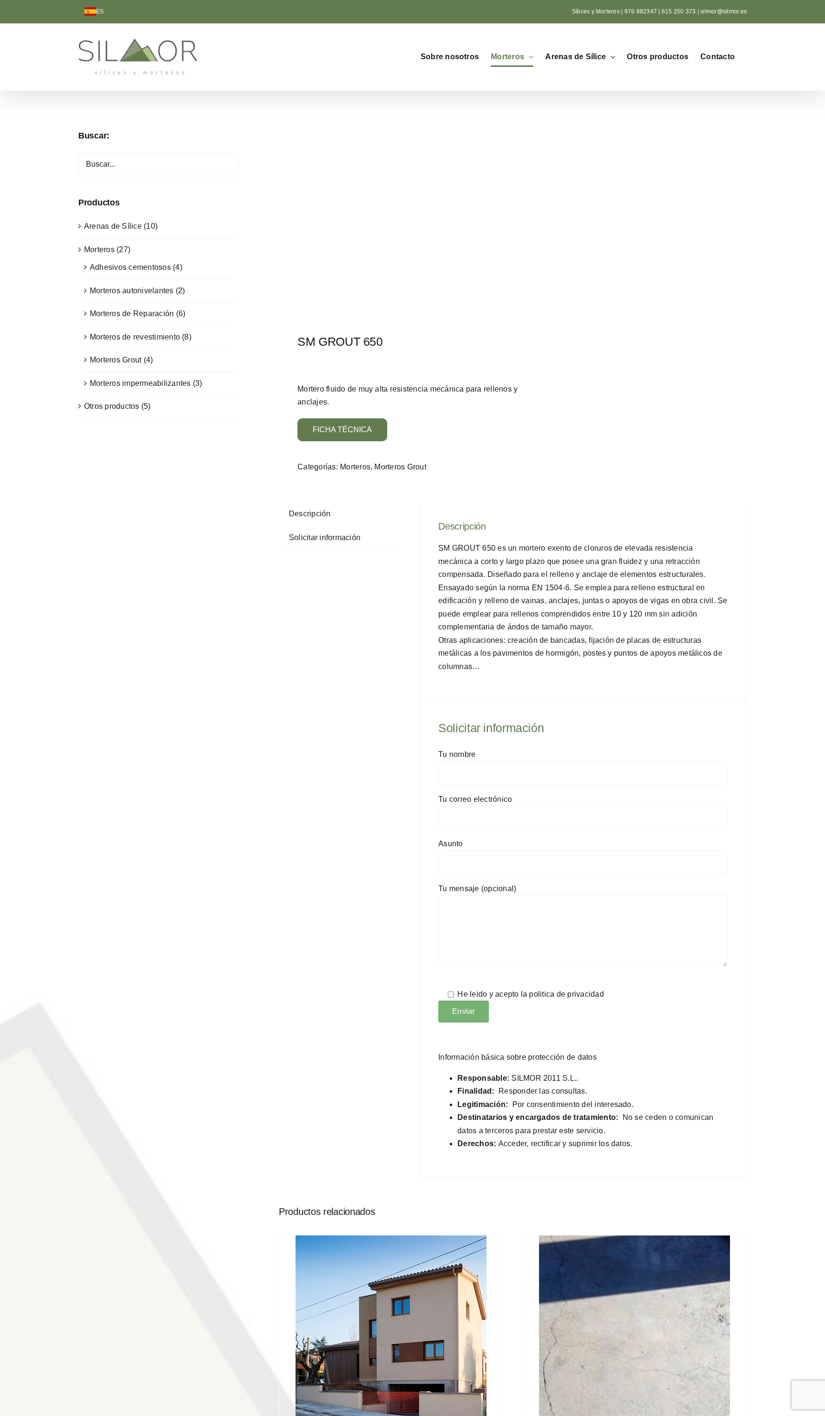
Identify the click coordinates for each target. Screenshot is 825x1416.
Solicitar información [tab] (324, 537)
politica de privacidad (566, 994)
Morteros (355, 467)
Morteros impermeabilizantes (140, 383)
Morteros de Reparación (132, 313)
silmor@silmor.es (723, 11)
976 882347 (641, 11)
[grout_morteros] (391, 214)
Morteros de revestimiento (135, 337)
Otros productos (111, 406)
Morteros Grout (400, 467)
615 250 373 (679, 11)
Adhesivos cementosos (130, 267)
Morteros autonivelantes (132, 291)
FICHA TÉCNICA (342, 430)
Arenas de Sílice (113, 226)
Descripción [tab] (310, 514)
